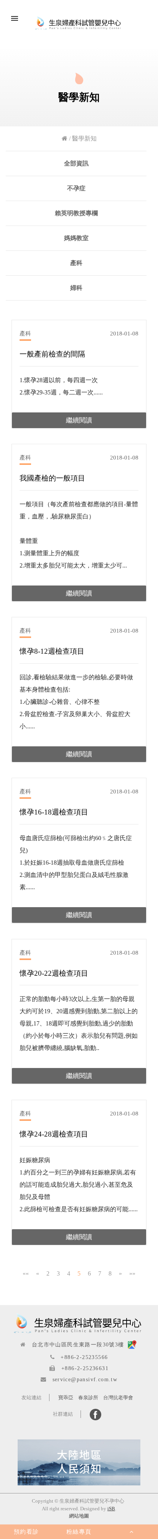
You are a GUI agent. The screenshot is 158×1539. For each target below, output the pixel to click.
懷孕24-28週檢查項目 (54, 1134)
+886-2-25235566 (84, 1357)
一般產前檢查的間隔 (52, 354)
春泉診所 (88, 1397)
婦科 (76, 288)
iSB (111, 1508)
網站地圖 (79, 1516)
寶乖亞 (65, 1397)
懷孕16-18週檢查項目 (54, 812)
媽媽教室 (76, 238)
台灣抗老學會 (118, 1397)
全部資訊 (76, 163)
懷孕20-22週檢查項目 (54, 973)
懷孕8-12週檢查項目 (52, 651)
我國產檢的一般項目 (52, 478)
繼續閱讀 (79, 420)
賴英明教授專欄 (76, 213)
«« (26, 1273)
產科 (76, 263)
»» (132, 1273)
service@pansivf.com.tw (85, 1379)
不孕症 (76, 188)
